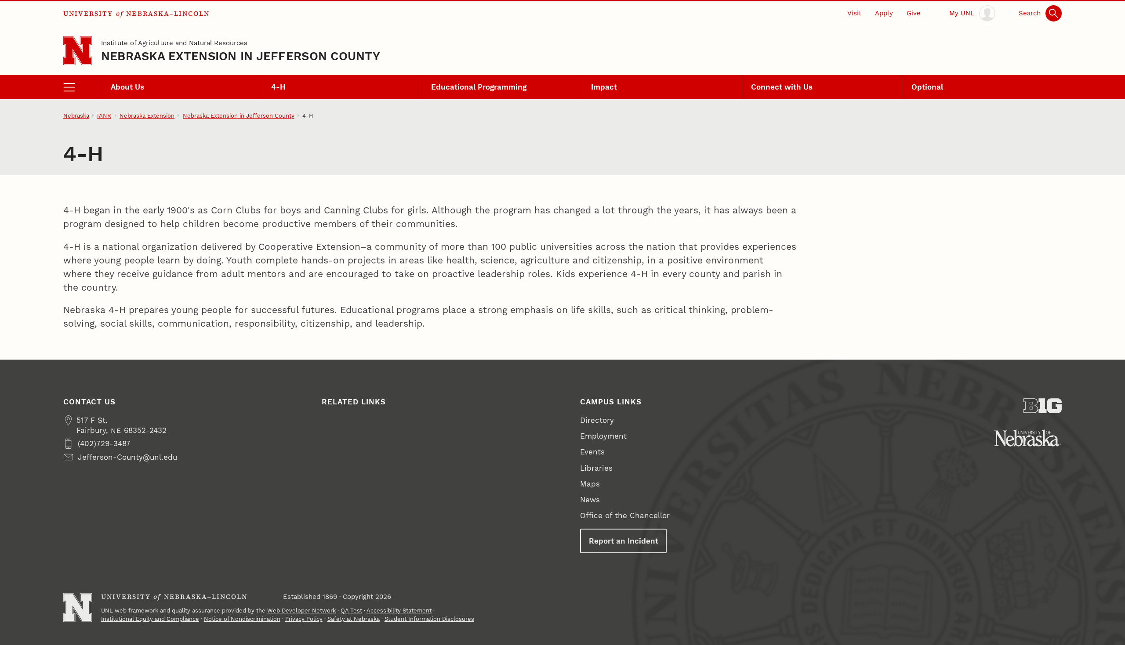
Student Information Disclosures (429, 619)
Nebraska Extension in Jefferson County (240, 56)
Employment (603, 436)
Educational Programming (478, 87)
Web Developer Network (301, 610)
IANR (104, 115)
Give (914, 13)
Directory (597, 420)
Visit (854, 13)
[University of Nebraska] (1028, 438)
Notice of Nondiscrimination (242, 619)
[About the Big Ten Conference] (1042, 406)
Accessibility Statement (399, 610)
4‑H (278, 87)
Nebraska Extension (147, 115)
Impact (604, 87)
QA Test (351, 610)
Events (592, 451)
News (590, 499)
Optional (927, 87)
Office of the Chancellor (625, 515)
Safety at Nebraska (353, 619)
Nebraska (76, 115)
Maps (590, 483)
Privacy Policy (304, 619)
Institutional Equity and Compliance (150, 619)
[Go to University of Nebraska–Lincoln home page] (77, 50)
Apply (884, 13)
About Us (127, 87)
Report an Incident (623, 541)
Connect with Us (782, 87)
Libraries (596, 468)
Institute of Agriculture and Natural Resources (174, 43)
